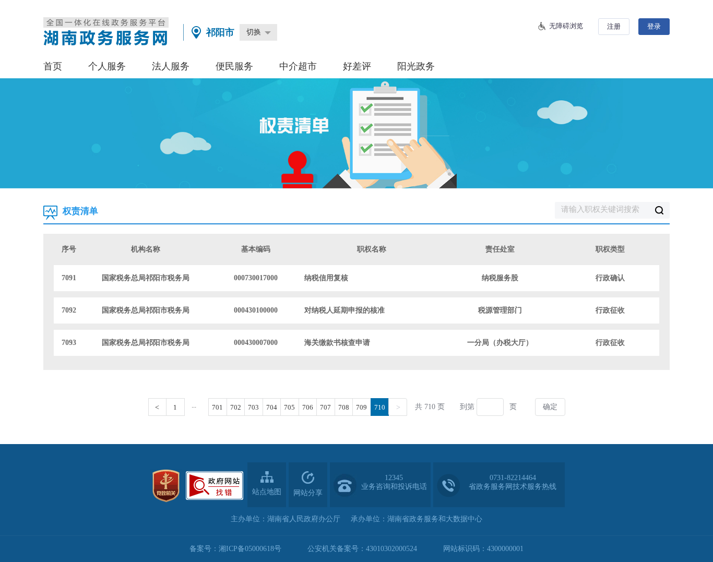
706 (307, 407)
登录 (654, 26)
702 (235, 407)
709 (361, 407)
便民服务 (234, 66)
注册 (614, 26)
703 (253, 407)
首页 (52, 66)
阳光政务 (416, 66)
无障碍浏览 (566, 26)
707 (325, 407)
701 (217, 407)
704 (271, 407)
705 (289, 407)
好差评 (357, 66)
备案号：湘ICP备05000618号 (235, 549)
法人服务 (170, 66)
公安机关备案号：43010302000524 (362, 549)
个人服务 (107, 66)
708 (343, 407)
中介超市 (298, 66)
